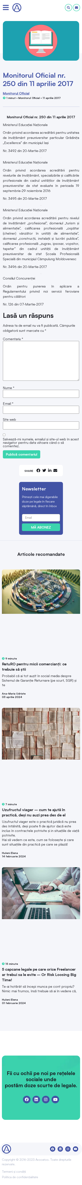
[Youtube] (55, 1099)
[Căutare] (68, 7)
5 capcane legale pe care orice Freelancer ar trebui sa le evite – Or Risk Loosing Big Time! (39, 974)
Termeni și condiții (14, 1171)
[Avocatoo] (16, 7)
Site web (9, 419)
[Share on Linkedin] (49, 470)
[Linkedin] (36, 1099)
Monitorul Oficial (16, 93)
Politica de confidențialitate (20, 1177)
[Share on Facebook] (38, 470)
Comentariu (13, 339)
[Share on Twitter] (44, 470)
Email (8, 403)
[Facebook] (27, 1099)
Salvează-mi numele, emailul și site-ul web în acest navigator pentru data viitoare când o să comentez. (41, 442)
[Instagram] (46, 1099)
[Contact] (76, 7)
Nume (8, 387)
